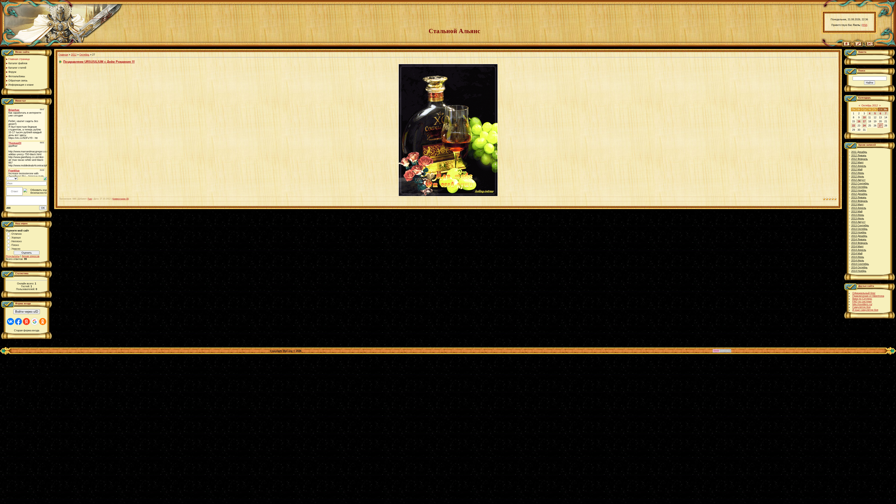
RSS (864, 25)
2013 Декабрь (859, 235)
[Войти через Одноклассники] (42, 321)
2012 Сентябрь (860, 183)
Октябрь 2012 (869, 105)
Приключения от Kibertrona (868, 295)
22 (853, 125)
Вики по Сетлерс (862, 298)
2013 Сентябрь (860, 225)
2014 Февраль (859, 243)
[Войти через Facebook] (18, 321)
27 (880, 125)
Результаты (13, 256)
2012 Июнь (857, 173)
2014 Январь (858, 239)
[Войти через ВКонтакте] (10, 321)
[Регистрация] (858, 45)
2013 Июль (857, 218)
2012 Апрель (858, 165)
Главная (63, 54)
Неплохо (16, 241)
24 (864, 125)
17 (864, 121)
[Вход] (870, 45)
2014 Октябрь (859, 267)
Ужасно (15, 248)
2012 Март (857, 162)
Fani (90, 199)
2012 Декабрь (859, 193)
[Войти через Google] (34, 321)
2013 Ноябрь (858, 232)
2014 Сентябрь (860, 263)
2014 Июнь (857, 257)
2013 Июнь (857, 215)
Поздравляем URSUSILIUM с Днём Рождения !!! (99, 61)
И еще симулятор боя (865, 309)
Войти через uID (26, 311)
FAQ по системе (862, 301)
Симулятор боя (861, 307)
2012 (74, 54)
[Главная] (846, 45)
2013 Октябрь (859, 229)
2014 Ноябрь (858, 271)
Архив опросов (30, 256)
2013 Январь (858, 197)
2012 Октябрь (859, 187)
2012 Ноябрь (858, 190)
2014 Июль (857, 260)
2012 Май (856, 169)
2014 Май (856, 253)
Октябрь (84, 54)
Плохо (15, 245)
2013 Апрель (858, 207)
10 (864, 117)
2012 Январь (858, 155)
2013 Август (858, 221)
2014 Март (857, 246)
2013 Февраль (859, 201)
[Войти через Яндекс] (26, 321)
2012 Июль (857, 176)
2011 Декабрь (859, 151)
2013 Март (857, 204)
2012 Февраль (859, 159)
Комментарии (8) (120, 199)
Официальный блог (863, 293)
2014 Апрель (858, 249)
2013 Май (856, 211)
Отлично (16, 233)
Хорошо (16, 237)
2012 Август (858, 179)
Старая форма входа (26, 330)
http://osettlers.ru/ (862, 304)
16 (859, 121)
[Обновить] (45, 178)
